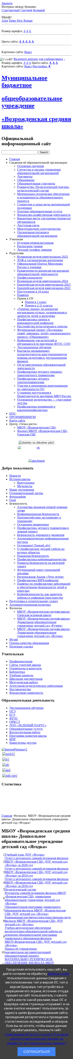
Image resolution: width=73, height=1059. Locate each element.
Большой (39, 10)
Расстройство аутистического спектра (42, 326)
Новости (15, 475)
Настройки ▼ (42, 66)
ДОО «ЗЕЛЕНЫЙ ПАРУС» (28, 725)
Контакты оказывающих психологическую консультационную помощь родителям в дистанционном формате (42, 356)
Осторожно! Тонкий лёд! (33, 545)
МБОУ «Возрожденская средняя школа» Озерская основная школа (43, 613)
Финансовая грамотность (26, 692)
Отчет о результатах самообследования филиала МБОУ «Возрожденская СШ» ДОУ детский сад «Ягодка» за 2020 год (36, 861)
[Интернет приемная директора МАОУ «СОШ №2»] (14, 749)
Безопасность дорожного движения (40, 535)
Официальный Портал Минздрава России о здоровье (40, 265)
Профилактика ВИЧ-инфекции (38, 580)
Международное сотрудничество (39, 228)
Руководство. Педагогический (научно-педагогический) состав (43, 188)
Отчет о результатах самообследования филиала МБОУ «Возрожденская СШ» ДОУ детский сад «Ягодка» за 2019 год (36, 872)
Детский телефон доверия (34, 249)
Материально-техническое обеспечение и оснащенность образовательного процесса (43, 197)
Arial (5, 20)
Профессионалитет (29, 277)
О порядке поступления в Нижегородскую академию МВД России (44, 394)
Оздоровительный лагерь (26, 493)
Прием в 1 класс (36, 302)
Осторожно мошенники (33, 524)
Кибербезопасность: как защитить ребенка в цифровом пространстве (40, 596)
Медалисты (24, 486)
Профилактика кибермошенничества (41, 559)
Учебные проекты (21, 675)
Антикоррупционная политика (30, 604)
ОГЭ (12, 711)
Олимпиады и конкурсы (25, 668)
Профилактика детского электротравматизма (33, 380)
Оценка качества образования (29, 643)
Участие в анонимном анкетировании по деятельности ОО (42, 387)
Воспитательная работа (24, 732)
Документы (25, 176)
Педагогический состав (20, 889)
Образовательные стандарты (36, 183)
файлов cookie (59, 973)
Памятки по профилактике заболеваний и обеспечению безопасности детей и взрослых (43, 587)
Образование (25, 180)
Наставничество (20, 689)
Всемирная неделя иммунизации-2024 (42, 281)
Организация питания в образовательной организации (37, 234)
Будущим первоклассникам (35, 242)
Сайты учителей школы (25, 664)
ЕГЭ (12, 714)
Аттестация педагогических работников (36, 685)
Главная (14, 159)
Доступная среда (28, 225)
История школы (19, 479)
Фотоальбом (17, 496)
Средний (26, 10)
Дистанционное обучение (34, 347)
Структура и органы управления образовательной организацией (39, 171)
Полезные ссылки (21, 646)
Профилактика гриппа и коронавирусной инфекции (35, 321)
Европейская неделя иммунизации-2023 (43, 284)
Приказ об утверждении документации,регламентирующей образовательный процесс (28, 952)
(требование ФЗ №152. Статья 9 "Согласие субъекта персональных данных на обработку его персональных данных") (36, 1038)
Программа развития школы (28, 735)
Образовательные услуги (26, 728)
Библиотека (17, 671)
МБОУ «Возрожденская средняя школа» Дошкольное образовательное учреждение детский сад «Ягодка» (43, 632)
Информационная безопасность (38, 514)
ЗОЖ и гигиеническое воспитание (40, 260)
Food (12, 500)
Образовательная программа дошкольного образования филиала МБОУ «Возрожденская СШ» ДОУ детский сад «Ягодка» (35, 910)
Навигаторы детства (22, 742)
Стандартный (11, 10)
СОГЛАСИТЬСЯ (36, 1052)
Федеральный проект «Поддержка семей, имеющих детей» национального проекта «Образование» (43, 333)
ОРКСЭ (14, 721)
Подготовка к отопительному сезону (33, 601)
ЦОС (12, 413)
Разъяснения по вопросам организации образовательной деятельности (43, 272)
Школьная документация (25, 678)
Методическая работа (23, 682)
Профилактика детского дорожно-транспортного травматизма (39, 373)
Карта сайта (17, 420)
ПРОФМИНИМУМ (22, 417)
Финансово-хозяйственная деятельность (43, 214)
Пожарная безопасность (33, 555)
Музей (13, 639)
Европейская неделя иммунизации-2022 (43, 288)
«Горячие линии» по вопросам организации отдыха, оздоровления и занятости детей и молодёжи (42, 312)
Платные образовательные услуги (39, 211)
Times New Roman (21, 20)
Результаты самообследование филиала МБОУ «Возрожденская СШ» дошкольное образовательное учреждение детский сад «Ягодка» (35, 898)
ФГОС (13, 718)
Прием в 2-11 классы (39, 305)
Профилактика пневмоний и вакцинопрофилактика (36, 408)
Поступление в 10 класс (33, 291)
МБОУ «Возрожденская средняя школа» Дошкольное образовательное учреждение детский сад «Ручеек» (43, 622)
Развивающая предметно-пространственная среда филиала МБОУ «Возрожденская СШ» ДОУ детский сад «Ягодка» (38, 921)
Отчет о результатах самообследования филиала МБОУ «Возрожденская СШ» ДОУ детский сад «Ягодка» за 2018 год (36, 882)
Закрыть (7, 3)
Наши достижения (21, 489)
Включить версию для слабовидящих (38, 59)
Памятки (23, 295)
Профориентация (20, 661)
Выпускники (25, 482)
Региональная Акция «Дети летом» (40, 576)
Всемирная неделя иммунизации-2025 (42, 256)
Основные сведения (30, 166)
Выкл (28, 52)
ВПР (12, 739)
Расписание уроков (30, 246)
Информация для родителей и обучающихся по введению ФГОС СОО (43, 342)
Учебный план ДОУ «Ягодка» (25, 854)
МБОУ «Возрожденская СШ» (36, 427)
